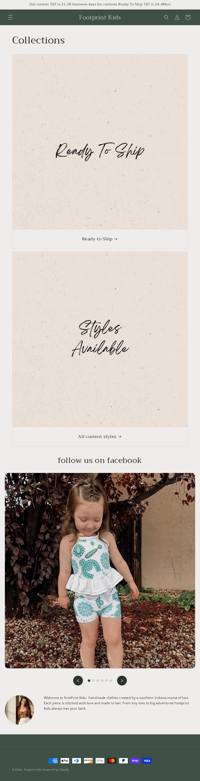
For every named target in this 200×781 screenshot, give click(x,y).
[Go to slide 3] (98, 680)
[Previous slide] (78, 680)
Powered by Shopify (56, 769)
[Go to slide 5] (106, 680)
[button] (10, 17)
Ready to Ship (97, 239)
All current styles (97, 436)
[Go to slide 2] (93, 680)
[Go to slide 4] (102, 680)
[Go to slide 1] (89, 680)
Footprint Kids (33, 769)
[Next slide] (122, 680)
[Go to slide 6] (111, 680)
